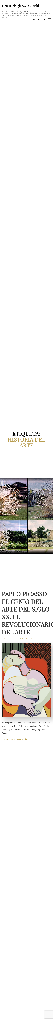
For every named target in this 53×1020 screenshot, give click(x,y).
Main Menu (40, 20)
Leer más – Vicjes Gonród (12, 739)
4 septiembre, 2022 (11, 638)
